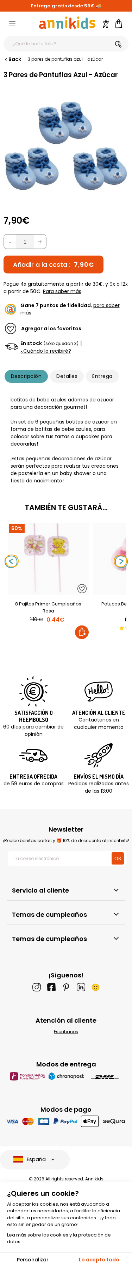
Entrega (102, 376)
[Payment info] (66, 1121)
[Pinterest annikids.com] (66, 987)
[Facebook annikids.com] (51, 987)
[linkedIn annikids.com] (81, 987)
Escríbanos (66, 1032)
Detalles (66, 376)
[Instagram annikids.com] (36, 987)
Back (14, 59)
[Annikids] (67, 22)
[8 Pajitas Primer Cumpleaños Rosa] (48, 591)
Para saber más (62, 291)
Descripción (26, 376)
